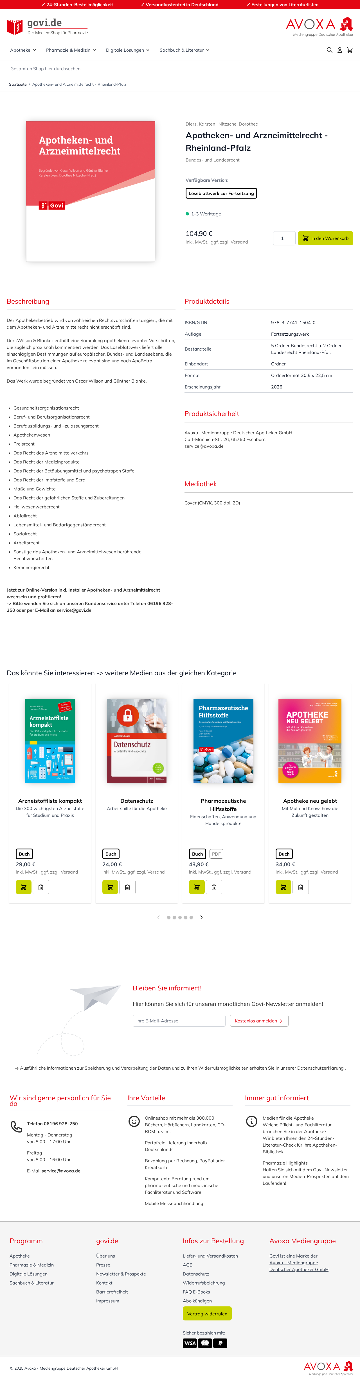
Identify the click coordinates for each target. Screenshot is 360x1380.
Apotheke (20, 50)
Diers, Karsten (201, 124)
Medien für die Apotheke (288, 1118)
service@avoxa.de (61, 1171)
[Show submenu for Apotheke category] (34, 50)
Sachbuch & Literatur (182, 50)
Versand (239, 242)
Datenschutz (136, 800)
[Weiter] (201, 917)
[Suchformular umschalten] (329, 50)
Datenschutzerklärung (320, 1068)
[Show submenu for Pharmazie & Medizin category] (94, 50)
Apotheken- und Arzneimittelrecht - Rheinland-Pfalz (79, 84)
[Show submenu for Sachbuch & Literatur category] (208, 50)
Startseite (18, 84)
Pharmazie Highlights (285, 1163)
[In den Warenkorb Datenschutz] (110, 887)
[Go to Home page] (47, 27)
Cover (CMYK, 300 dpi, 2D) (212, 503)
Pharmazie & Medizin (68, 50)
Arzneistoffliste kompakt (50, 800)
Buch (24, 854)
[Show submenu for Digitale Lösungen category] (148, 50)
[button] (90, 191)
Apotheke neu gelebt (310, 800)
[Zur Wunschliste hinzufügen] (41, 887)
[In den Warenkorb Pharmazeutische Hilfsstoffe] (197, 887)
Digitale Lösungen (125, 50)
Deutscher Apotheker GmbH (298, 1269)
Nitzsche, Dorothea (238, 124)
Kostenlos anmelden (256, 1021)
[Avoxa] (319, 27)
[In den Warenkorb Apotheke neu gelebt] (283, 887)
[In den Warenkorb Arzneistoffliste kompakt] (24, 887)
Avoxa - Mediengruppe (293, 1262)
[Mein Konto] (339, 50)
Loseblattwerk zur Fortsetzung (221, 193)
